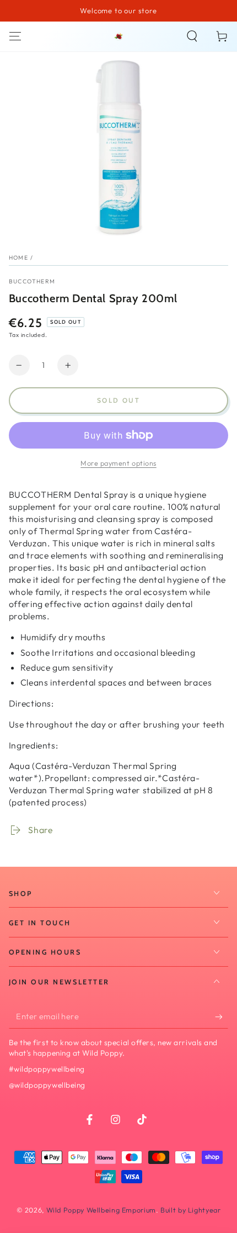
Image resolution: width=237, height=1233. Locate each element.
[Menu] (15, 36)
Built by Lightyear (190, 1209)
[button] (192, 36)
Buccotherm (32, 281)
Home (18, 257)
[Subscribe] (221, 1017)
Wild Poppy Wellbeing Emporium (101, 1209)
